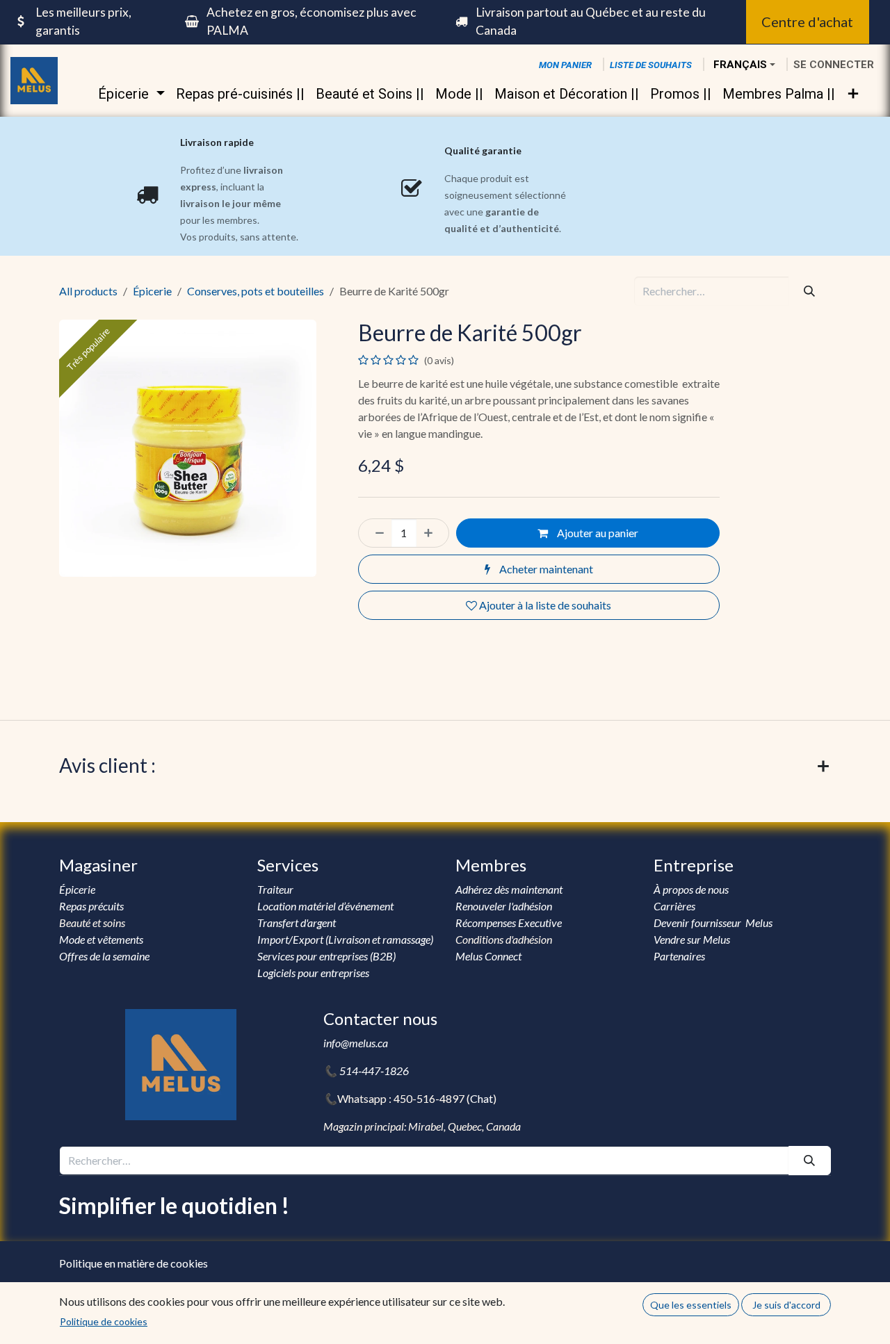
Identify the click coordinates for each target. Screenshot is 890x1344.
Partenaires (679, 955)
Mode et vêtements (101, 939)
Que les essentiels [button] (690, 1305)
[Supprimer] (375, 533)
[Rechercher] (809, 291)
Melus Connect (488, 955)
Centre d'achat (807, 21)
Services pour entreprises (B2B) (326, 955)
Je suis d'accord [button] (786, 1305)
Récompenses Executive (508, 922)
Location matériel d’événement (325, 905)
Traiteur (275, 889)
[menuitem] (131, 94)
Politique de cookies (103, 1321)
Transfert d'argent (296, 922)
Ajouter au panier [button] (596, 532)
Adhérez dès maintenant (509, 889)
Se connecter (833, 64)
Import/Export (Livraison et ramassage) (345, 939)
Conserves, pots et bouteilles (255, 290)
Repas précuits (91, 905)
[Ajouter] (432, 533)
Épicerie (152, 290)
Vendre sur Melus (693, 939)
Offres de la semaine (104, 955)
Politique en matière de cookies (133, 1263)
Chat (481, 1098)
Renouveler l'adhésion (503, 905)
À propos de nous (692, 889)
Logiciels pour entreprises (313, 972)
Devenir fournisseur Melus (713, 922)
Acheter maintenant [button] (545, 568)
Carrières (674, 905)
